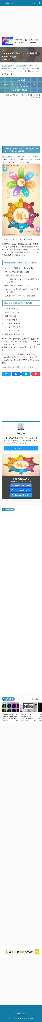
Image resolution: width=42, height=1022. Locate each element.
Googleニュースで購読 (22, 485)
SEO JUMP (20, 65)
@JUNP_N (6, 65)
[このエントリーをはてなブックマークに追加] (25, 374)
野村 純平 (21, 433)
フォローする (22, 448)
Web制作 (4, 50)
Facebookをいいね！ (22, 490)
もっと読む (35, 699)
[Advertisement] (21, 121)
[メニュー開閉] (39, 3)
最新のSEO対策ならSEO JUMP (20, 367)
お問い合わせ (21, 1014)
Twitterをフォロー (22, 495)
